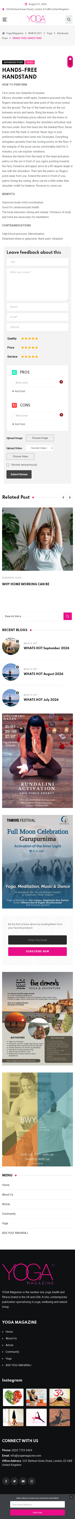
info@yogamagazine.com (25, 1455)
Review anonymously (24, 464)
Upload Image (14, 438)
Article (6, 1204)
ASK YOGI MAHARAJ (15, 1233)
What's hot (31, 643)
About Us (7, 1194)
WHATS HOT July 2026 (41, 699)
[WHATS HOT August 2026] (11, 672)
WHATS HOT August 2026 (43, 674)
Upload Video (14, 448)
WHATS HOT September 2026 (46, 648)
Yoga (18, 578)
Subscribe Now (37, 951)
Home (5, 1185)
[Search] (69, 19)
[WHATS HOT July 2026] (11, 698)
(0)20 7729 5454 (22, 1450)
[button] (63, 497)
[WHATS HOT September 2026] (11, 646)
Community (9, 1213)
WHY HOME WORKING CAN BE (25, 584)
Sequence (8, 578)
